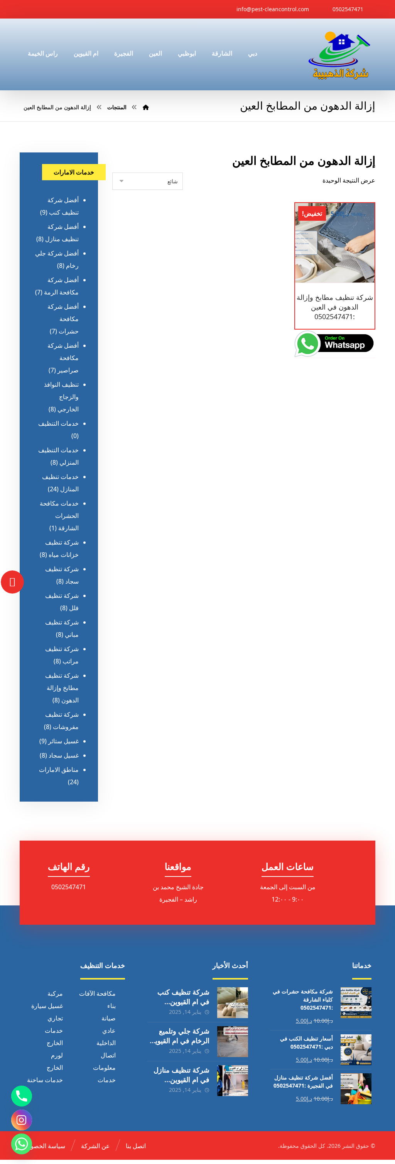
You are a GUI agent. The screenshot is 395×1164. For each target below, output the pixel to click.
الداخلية (106, 1043)
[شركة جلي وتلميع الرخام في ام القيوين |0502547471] (232, 1041)
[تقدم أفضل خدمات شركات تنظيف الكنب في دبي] (339, 54)
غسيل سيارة (47, 1006)
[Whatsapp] (21, 1144)
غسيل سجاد (64, 755)
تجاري (55, 1018)
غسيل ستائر (63, 741)
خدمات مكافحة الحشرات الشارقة (59, 515)
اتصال (108, 1055)
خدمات (54, 1030)
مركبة (55, 993)
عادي (109, 1030)
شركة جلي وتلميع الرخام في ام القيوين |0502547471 (179, 1040)
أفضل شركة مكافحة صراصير (63, 357)
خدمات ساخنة (45, 1080)
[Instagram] (21, 1120)
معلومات (104, 1067)
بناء (111, 1006)
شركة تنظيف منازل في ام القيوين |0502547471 (181, 1079)
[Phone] (21, 1096)
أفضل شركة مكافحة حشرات (63, 318)
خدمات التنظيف (58, 423)
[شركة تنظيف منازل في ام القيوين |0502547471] (232, 1080)
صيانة (108, 1018)
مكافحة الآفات (97, 993)
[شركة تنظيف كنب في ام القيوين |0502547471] (232, 1002)
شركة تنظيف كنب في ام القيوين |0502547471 (183, 1001)
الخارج (55, 1043)
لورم (57, 1055)
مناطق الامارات (59, 769)
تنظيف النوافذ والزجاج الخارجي (61, 396)
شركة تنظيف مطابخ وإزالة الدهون (62, 687)
